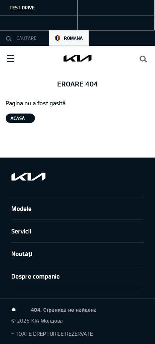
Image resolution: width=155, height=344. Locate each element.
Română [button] (73, 38)
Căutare (10, 38)
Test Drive (22, 7)
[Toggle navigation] (10, 58)
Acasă (18, 118)
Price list (98, 7)
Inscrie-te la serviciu (34, 22)
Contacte (98, 22)
